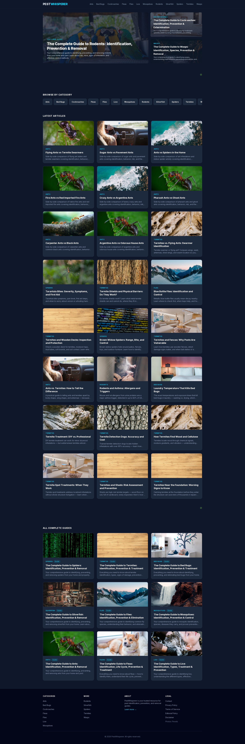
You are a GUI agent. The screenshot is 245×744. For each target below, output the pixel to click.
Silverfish (170, 4)
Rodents (159, 4)
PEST (55, 4)
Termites (189, 4)
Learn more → (130, 709)
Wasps (199, 4)
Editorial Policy (171, 713)
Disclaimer (169, 717)
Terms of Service (172, 709)
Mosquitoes (148, 4)
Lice (138, 4)
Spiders (180, 4)
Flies (131, 4)
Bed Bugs (100, 4)
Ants (91, 4)
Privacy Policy (171, 705)
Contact (168, 701)
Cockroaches (113, 4)
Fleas (124, 4)
